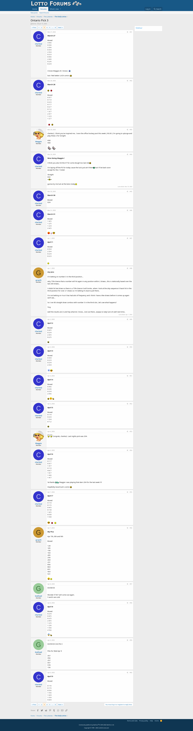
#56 (131, 528)
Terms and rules (132, 721)
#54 (131, 450)
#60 (131, 672)
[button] (60, 9)
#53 (131, 431)
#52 (131, 404)
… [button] (52, 27)
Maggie (38, 141)
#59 (131, 640)
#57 (131, 584)
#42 (131, 81)
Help (151, 721)
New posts (34, 13)
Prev (34, 27)
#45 (131, 191)
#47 (131, 238)
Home (34, 9)
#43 (131, 130)
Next (59, 27)
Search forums (44, 13)
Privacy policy (143, 721)
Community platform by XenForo (96, 725)
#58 (131, 603)
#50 (131, 347)
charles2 (38, 44)
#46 (131, 210)
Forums (43, 9)
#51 (131, 376)
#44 (131, 154)
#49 (131, 319)
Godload (38, 596)
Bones (34, 24)
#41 (131, 32)
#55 (131, 492)
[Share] (127, 32)
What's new (54, 9)
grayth (38, 280)
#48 (131, 268)
